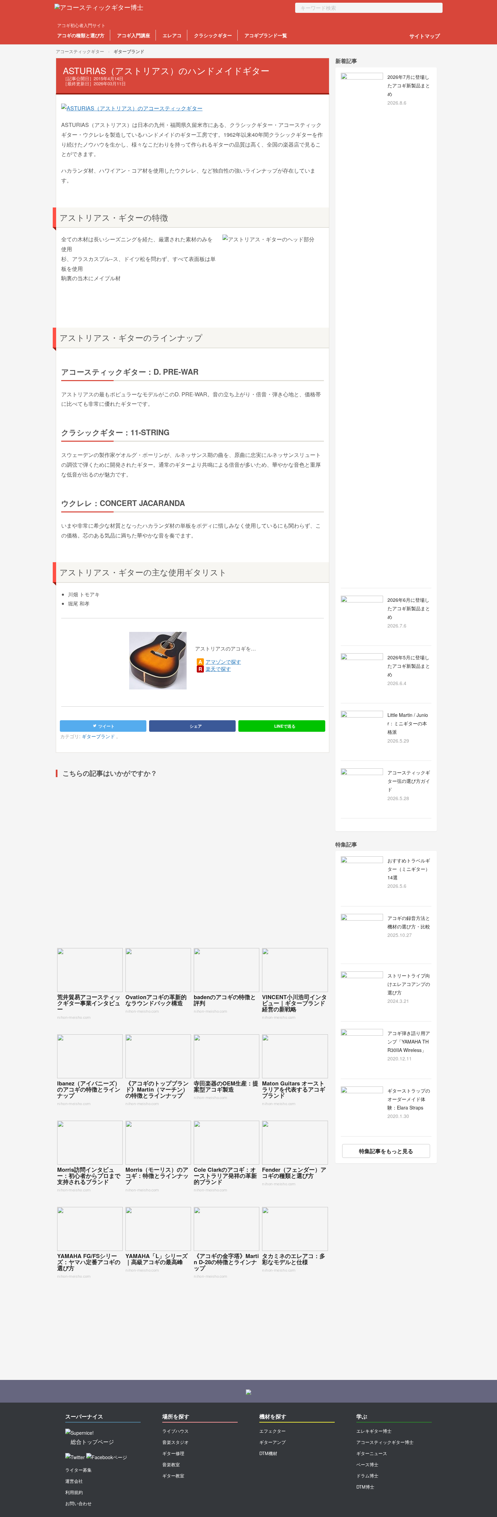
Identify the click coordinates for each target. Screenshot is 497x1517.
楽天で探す (218, 668)
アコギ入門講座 (133, 35)
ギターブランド (129, 51)
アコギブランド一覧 (265, 35)
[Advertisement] (192, 866)
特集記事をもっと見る (386, 1151)
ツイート (106, 726)
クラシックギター (213, 35)
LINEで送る (284, 726)
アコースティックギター (80, 51)
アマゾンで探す (223, 661)
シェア (195, 726)
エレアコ (172, 35)
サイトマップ (424, 36)
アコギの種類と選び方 (80, 35)
